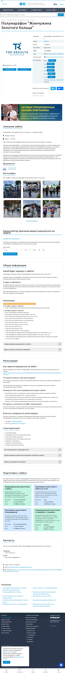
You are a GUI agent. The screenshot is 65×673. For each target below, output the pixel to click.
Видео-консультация (31, 617)
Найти (61, 14)
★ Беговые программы (32, 619)
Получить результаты (10, 253)
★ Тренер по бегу (36, 10)
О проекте (4, 615)
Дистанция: (6, 247)
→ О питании (29, 639)
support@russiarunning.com (17, 423)
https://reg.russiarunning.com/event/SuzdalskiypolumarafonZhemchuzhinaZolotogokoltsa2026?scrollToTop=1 (32, 373)
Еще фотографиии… (32, 221)
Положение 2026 (12, 168)
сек (43, 250)
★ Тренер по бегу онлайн (32, 615)
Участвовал (23, 69)
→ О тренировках (30, 635)
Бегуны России (5, 624)
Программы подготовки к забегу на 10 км (47, 495)
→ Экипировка (29, 641)
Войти (62, 4)
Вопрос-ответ (51, 10)
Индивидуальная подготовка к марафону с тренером (47, 519)
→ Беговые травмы (31, 632)
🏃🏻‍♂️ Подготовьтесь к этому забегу (54, 80)
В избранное (8, 69)
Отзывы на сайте (5, 628)
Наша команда (5, 632)
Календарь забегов (6, 617)
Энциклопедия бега (6, 621)
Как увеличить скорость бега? (42, 596)
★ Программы (22, 10)
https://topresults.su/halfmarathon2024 (20, 567)
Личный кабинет (5, 626)
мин (34, 250)
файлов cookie (7, 652)
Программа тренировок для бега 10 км (44, 600)
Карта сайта (53, 625)
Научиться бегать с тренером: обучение (45, 588)
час (26, 250)
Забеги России (8, 10)
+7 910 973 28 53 (16, 421)
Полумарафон (29, 624)
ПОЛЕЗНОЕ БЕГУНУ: (31, 628)
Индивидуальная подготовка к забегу (17, 495)
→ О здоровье (29, 637)
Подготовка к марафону (32, 626)
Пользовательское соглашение (9, 667)
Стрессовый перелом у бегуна (12, 592)
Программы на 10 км (31, 621)
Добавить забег (5, 619)
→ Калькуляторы (30, 630)
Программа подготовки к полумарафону (15, 604)
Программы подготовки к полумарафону (17, 519)
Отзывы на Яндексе (6, 630)
